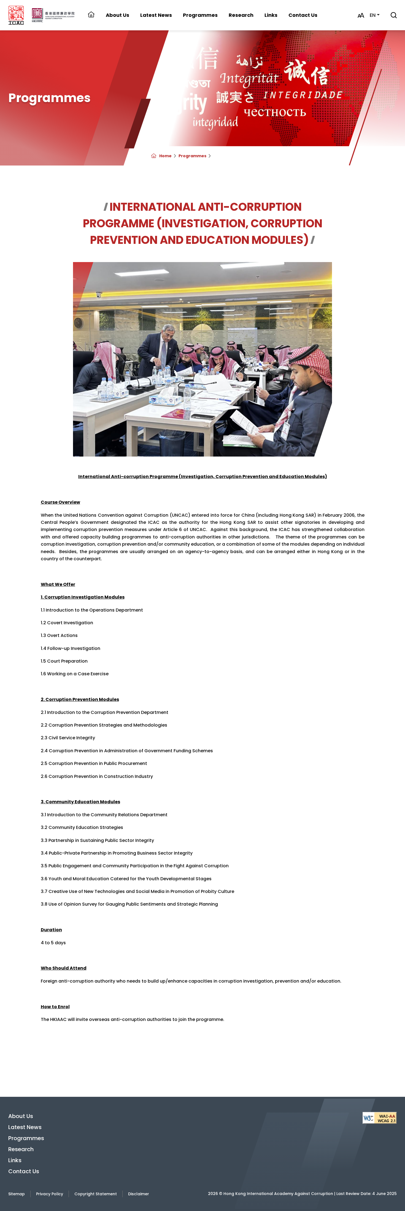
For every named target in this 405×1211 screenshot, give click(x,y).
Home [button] (91, 15)
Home (165, 156)
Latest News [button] (156, 15)
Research (241, 15)
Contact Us (302, 15)
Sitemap (16, 1194)
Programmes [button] (200, 15)
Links (270, 15)
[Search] (394, 15)
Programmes (192, 156)
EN (373, 15)
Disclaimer (138, 1194)
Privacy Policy (49, 1194)
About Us (20, 1116)
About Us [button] (117, 15)
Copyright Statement (95, 1194)
